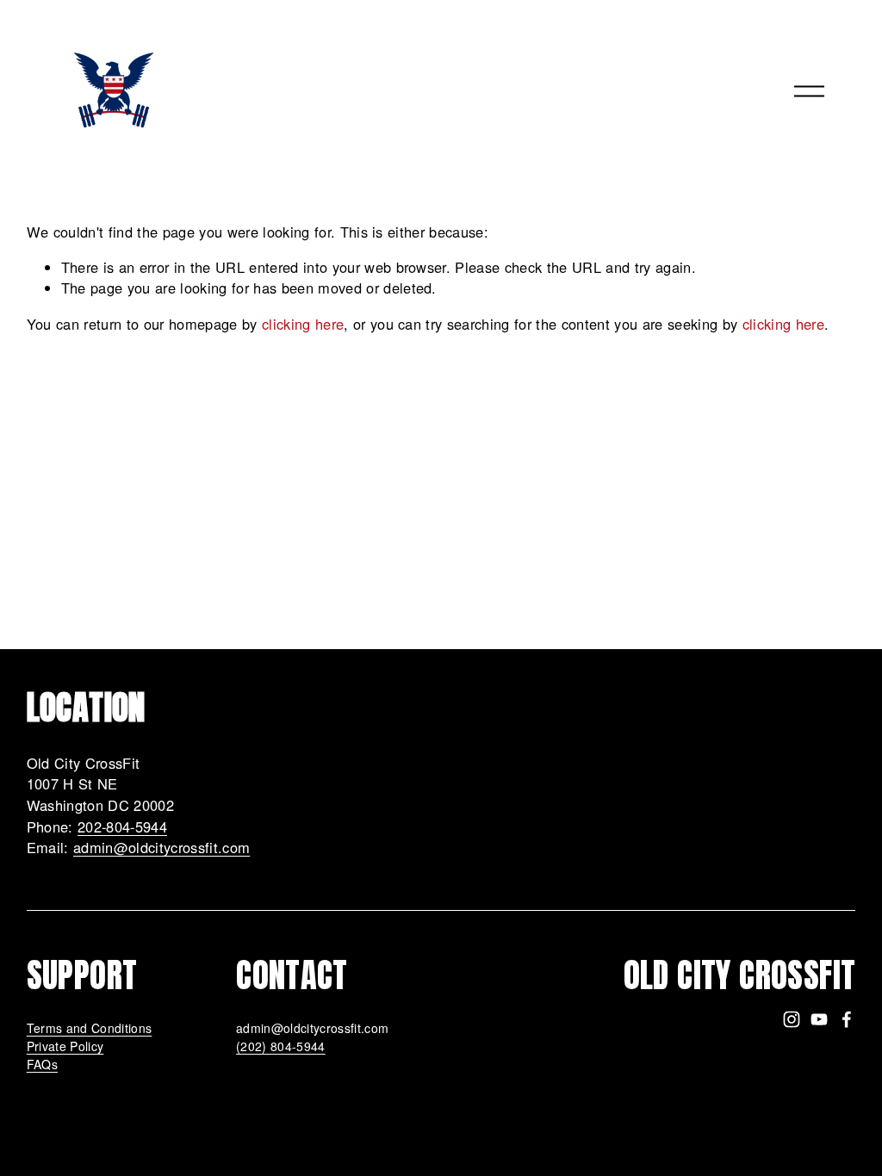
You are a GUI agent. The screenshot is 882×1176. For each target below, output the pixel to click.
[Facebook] (846, 1019)
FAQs (42, 1064)
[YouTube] (819, 1019)
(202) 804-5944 (281, 1046)
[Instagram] (791, 1019)
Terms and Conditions (89, 1028)
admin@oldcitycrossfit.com (161, 847)
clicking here (303, 323)
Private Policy (65, 1046)
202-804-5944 (122, 826)
